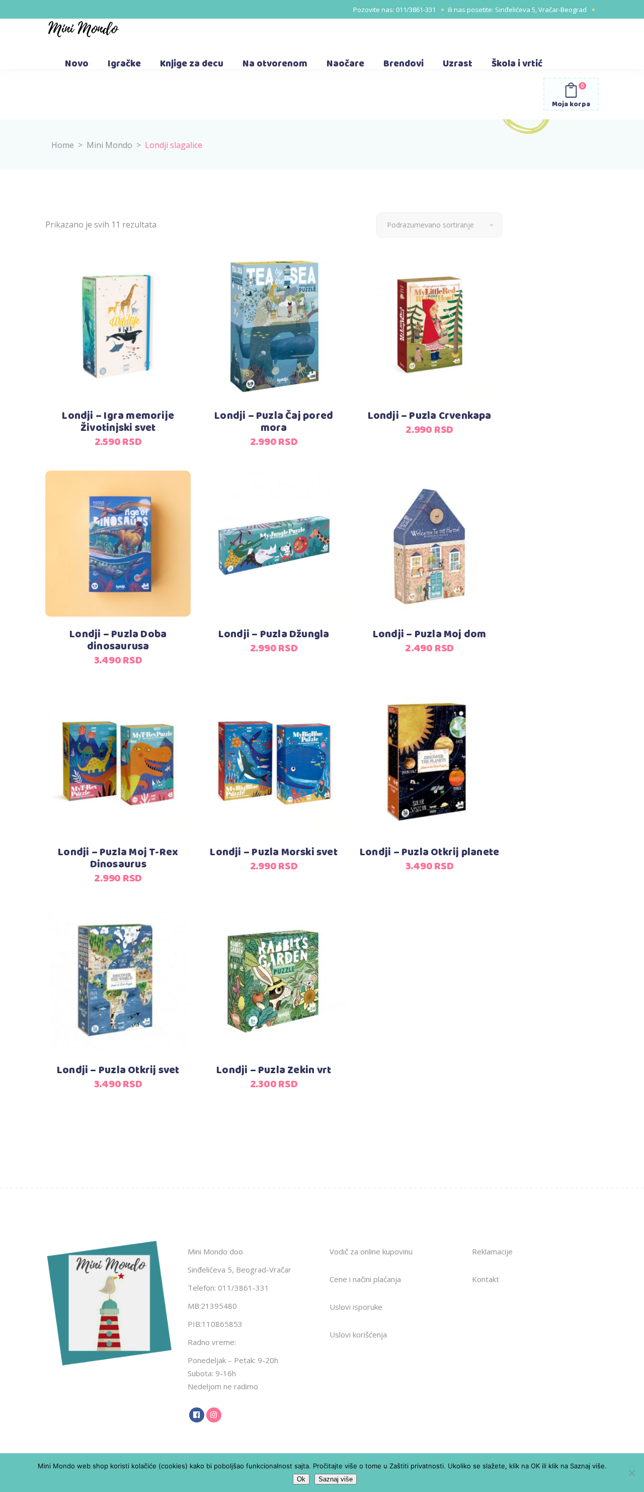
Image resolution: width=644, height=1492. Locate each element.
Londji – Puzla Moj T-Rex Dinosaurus (118, 858)
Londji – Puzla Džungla (274, 634)
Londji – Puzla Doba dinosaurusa (118, 640)
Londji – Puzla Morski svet (273, 852)
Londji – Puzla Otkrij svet (118, 1070)
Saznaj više (335, 1479)
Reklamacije (492, 1251)
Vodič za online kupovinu (371, 1251)
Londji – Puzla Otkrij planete (429, 852)
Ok (301, 1479)
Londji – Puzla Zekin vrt (273, 1070)
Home (62, 145)
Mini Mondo (109, 145)
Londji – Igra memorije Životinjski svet (118, 422)
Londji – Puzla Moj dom (430, 634)
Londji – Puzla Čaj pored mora (273, 422)
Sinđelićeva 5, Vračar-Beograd (541, 9)
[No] (631, 1473)
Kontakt (485, 1279)
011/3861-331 (416, 9)
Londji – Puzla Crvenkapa (430, 416)
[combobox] (439, 225)
